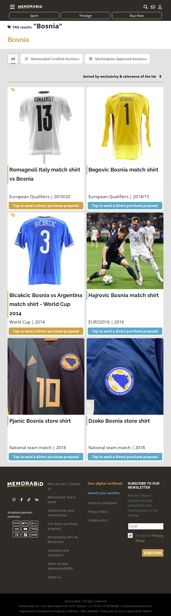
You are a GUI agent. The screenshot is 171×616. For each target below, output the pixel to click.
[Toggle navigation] (12, 6)
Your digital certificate (105, 484)
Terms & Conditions (102, 503)
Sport (34, 15)
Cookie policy (97, 520)
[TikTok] (28, 499)
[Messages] (152, 7)
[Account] (159, 7)
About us (54, 577)
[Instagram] (13, 499)
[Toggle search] (145, 7)
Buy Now (137, 15)
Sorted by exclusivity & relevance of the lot (119, 76)
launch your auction (104, 493)
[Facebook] (21, 499)
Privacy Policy (98, 511)
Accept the (149, 538)
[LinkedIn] (36, 499)
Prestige (85, 15)
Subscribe (153, 553)
